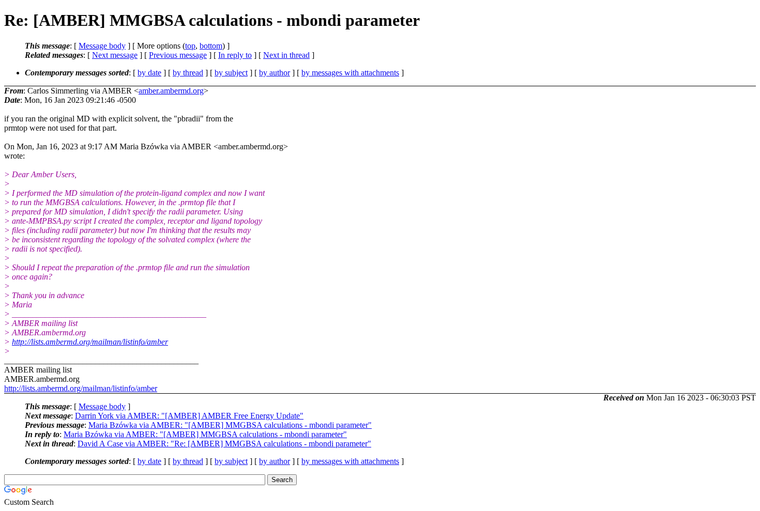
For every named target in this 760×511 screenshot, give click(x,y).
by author (274, 72)
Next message (115, 55)
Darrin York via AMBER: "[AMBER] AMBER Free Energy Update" (189, 415)
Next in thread (286, 55)
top (190, 45)
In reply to (235, 55)
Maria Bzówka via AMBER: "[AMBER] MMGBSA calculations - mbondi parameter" (230, 425)
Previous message (178, 55)
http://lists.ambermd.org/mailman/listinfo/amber (90, 341)
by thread (188, 72)
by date (149, 72)
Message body (102, 45)
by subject (231, 72)
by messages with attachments (350, 72)
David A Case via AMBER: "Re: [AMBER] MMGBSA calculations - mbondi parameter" (224, 443)
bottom (211, 45)
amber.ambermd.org (171, 90)
